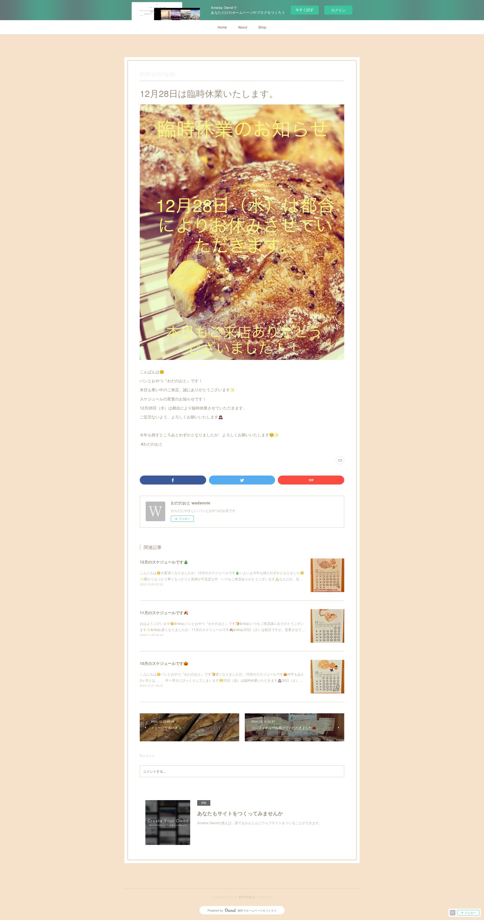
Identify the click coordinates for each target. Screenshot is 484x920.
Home (222, 27)
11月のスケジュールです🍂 (164, 612)
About (242, 27)
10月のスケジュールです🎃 (164, 663)
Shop (262, 27)
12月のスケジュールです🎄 (164, 562)
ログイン (338, 10)
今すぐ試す (304, 9)
